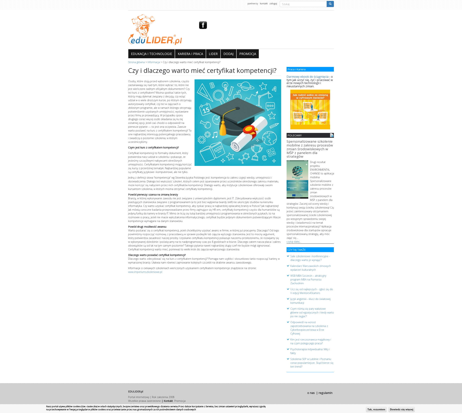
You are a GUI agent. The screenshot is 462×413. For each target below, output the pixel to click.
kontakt (264, 3)
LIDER (213, 54)
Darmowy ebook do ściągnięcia (307, 77)
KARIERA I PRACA (190, 54)
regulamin (325, 393)
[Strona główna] (160, 29)
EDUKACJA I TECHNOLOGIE (151, 54)
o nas (311, 393)
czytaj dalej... (294, 241)
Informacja (154, 62)
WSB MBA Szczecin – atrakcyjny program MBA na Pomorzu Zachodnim (308, 279)
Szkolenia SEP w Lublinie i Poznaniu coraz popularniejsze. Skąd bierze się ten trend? (312, 362)
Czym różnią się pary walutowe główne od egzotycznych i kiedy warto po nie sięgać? (312, 312)
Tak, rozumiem (376, 409)
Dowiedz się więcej (401, 409)
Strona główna (136, 62)
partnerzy (253, 3)
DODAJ (228, 54)
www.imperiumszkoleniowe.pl (145, 272)
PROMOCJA (247, 54)
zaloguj (273, 3)
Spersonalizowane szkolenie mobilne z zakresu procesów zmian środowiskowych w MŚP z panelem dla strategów (310, 149)
